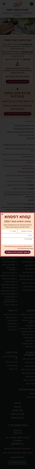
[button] (2, 214)
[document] (17, 234)
